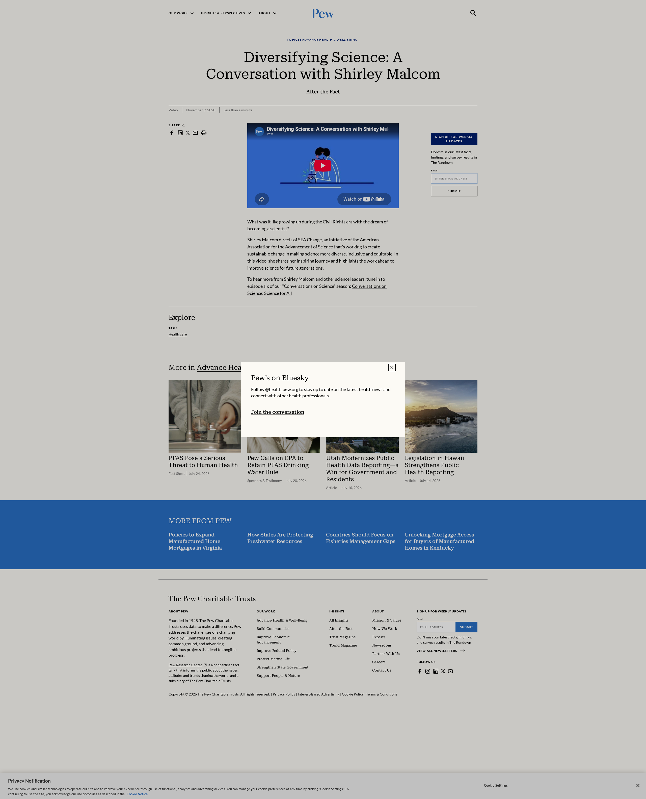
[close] (392, 368)
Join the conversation (277, 412)
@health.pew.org (281, 389)
